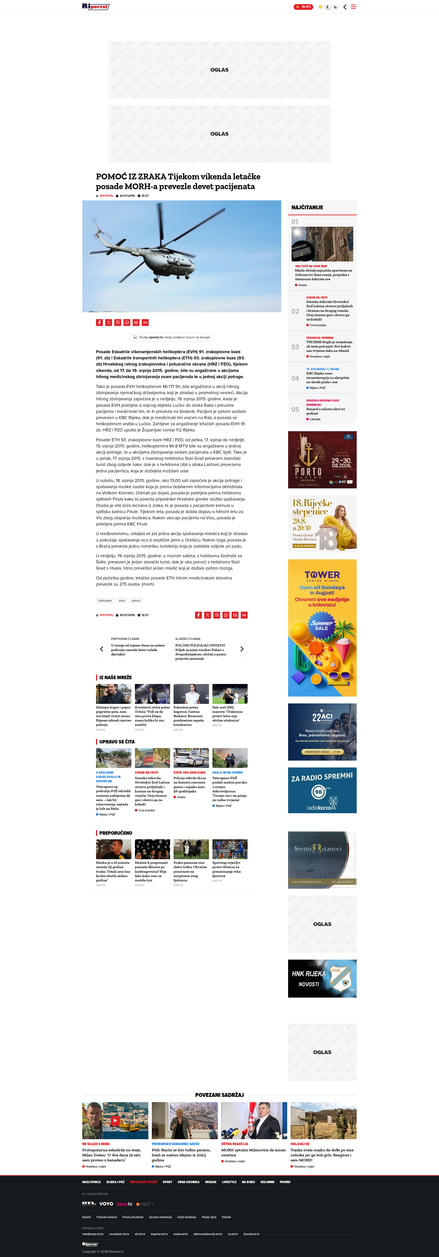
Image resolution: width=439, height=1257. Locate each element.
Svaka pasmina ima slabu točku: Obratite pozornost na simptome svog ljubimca (190, 871)
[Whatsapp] (126, 322)
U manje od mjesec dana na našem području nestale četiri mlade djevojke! (138, 649)
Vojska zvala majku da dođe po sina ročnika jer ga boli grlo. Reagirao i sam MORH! (322, 1155)
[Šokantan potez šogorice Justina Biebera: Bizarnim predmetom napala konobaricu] (191, 694)
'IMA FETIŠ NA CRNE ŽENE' (311, 266)
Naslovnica (91, 1182)
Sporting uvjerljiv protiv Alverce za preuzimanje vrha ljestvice (226, 869)
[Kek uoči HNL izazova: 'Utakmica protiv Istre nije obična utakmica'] (230, 694)
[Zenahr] (125, 1203)
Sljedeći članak (241, 649)
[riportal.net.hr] (90, 1244)
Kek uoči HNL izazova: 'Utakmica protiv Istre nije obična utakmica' (227, 714)
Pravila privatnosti (133, 1217)
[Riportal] (96, 7)
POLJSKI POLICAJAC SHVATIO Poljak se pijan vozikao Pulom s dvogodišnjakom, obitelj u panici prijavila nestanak (200, 652)
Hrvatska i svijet (320, 356)
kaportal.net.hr (159, 1234)
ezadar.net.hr (180, 1234)
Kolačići (86, 1217)
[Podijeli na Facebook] (99, 322)
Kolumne (267, 1182)
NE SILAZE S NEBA (96, 1144)
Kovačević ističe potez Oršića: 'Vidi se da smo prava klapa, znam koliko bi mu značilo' (152, 716)
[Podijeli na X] (108, 322)
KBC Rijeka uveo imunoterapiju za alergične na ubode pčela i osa (327, 377)
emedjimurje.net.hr (93, 1234)
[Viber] (117, 322)
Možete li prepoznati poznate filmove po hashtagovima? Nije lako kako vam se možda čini (151, 871)
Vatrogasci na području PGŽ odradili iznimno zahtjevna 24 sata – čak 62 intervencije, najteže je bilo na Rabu (113, 797)
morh (122, 600)
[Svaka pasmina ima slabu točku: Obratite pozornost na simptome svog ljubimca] (191, 849)
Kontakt (226, 1217)
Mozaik (211, 1182)
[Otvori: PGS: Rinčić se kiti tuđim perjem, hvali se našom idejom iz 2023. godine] (185, 1120)
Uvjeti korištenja (186, 1217)
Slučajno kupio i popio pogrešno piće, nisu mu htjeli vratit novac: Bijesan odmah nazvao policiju (113, 716)
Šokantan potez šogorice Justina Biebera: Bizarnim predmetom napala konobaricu (189, 716)
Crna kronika (146, 810)
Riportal (107, 196)
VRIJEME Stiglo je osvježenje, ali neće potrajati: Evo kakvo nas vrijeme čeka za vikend (329, 346)
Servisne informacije (160, 1217)
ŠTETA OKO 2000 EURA (190, 772)
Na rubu (248, 1182)
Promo (285, 1182)
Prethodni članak (102, 649)
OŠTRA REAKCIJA (234, 1144)
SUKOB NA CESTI (146, 772)
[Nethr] (145, 1203)
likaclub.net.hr (252, 1234)
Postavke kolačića (107, 1217)
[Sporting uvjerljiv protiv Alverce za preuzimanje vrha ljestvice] (230, 849)
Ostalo (181, 797)
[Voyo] (106, 1203)
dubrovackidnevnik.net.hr (208, 1234)
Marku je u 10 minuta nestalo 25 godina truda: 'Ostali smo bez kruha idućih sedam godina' (113, 871)
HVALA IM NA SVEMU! (227, 772)
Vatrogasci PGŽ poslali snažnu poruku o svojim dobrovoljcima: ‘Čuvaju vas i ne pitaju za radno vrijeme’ (229, 789)
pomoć (136, 600)
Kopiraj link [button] (145, 322)
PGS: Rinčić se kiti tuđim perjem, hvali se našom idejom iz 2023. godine (181, 1155)
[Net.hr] (89, 1203)
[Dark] (336, 7)
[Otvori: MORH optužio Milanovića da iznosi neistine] (254, 1120)
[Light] (320, 7)
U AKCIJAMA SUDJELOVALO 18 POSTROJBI (108, 777)
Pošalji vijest (209, 1217)
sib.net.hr (140, 1234)
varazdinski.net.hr (119, 1234)
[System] (328, 7)
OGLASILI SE (300, 1144)
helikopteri (105, 600)
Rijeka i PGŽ (107, 814)
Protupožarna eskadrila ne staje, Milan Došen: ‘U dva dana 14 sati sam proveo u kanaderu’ (111, 1155)
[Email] (136, 322)
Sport (167, 1182)
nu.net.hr (233, 1234)
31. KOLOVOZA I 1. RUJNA (322, 369)
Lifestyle (315, 419)
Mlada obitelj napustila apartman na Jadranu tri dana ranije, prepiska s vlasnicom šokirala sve (323, 274)
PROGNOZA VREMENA (320, 338)
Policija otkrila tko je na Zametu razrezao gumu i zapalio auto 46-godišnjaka (190, 784)
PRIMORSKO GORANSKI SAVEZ (175, 1144)
